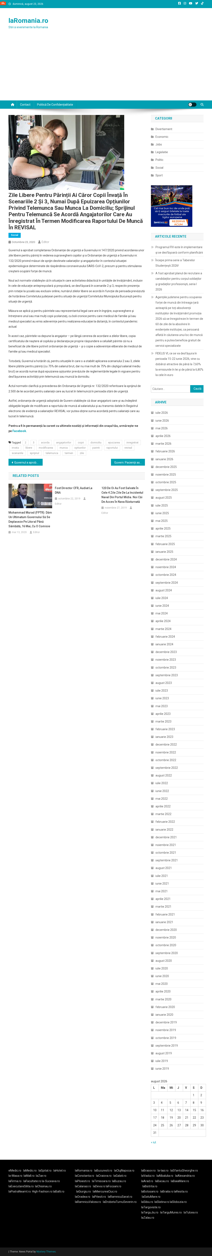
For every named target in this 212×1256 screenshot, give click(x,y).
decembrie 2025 (166, 467)
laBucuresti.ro (103, 1170)
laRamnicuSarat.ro (120, 1196)
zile (82, 453)
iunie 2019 (162, 1068)
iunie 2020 (162, 976)
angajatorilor (63, 442)
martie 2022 (163, 814)
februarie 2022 (165, 821)
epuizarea (114, 442)
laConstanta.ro (84, 1175)
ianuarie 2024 (164, 644)
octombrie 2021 (165, 852)
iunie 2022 (162, 791)
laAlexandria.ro (185, 1175)
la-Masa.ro (15, 1175)
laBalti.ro (58, 1191)
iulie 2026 (161, 412)
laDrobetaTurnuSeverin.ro (120, 1202)
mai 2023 (161, 706)
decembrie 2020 (166, 929)
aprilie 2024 (163, 621)
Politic (159, 159)
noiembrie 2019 (165, 1030)
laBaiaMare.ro (180, 1181)
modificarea (46, 447)
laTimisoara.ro (101, 1181)
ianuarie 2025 (164, 551)
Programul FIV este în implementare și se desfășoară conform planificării (179, 249)
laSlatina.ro (161, 1202)
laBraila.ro (166, 1191)
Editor (45, 242)
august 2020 (163, 960)
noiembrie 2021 (165, 845)
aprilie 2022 (163, 806)
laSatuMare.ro (151, 1196)
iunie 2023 (162, 698)
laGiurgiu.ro (84, 1191)
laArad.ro (147, 1181)
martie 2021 (163, 906)
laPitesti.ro (99, 1196)
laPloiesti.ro (82, 1181)
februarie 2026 (165, 451)
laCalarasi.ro (83, 1186)
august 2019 (163, 1053)
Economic (161, 136)
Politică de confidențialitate (55, 104)
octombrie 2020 (165, 945)
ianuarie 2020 (164, 1014)
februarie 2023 (165, 729)
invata (15, 447)
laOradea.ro (82, 1196)
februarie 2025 (165, 544)
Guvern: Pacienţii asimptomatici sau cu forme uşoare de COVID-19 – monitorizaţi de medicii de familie (129, 462)
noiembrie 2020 (165, 937)
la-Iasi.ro (163, 1170)
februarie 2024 (165, 636)
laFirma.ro (15, 1181)
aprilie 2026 (163, 436)
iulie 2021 (161, 876)
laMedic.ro (30, 1170)
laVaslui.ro (149, 1175)
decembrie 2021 (166, 837)
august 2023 (163, 683)
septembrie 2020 (166, 953)
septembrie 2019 (166, 1045)
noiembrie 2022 (165, 752)
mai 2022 (161, 798)
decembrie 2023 (166, 652)
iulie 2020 (161, 968)
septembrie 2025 (166, 490)
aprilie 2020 (163, 991)
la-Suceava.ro (51, 1181)
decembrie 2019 (166, 1022)
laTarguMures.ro (171, 1212)
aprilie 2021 (163, 899)
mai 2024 (161, 613)
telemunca (52, 453)
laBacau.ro (162, 1181)
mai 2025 (161, 520)
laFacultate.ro (32, 1181)
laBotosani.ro (149, 1191)
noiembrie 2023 (165, 659)
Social (14, 235)
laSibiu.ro (147, 1202)
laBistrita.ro (149, 1186)
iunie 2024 (162, 605)
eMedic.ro (14, 1170)
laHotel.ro (59, 1170)
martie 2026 (163, 443)
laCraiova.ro (104, 1175)
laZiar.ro (41, 1175)
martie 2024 (163, 629)
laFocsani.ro (113, 1186)
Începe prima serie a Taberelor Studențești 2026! (175, 263)
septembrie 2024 (166, 582)
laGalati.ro (119, 1175)
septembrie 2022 (166, 767)
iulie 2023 (161, 690)
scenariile (17, 453)
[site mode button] (192, 105)
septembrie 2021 (166, 860)
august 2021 (163, 868)
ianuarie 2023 (164, 736)
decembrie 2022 (166, 744)
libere (28, 447)
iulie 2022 (161, 783)
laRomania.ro (28, 20)
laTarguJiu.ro (150, 1212)
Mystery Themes (46, 1251)
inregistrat (132, 442)
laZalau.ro (147, 1217)
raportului (112, 447)
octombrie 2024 (165, 574)
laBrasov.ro (148, 1170)
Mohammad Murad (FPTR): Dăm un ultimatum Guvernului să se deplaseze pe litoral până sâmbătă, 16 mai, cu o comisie (30, 519)
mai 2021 (161, 891)
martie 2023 (163, 721)
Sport (159, 175)
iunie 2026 (162, 420)
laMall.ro (29, 1175)
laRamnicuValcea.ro (88, 1202)
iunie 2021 (162, 883)
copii (81, 442)
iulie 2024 (161, 598)
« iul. (154, 1142)
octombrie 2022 (165, 760)
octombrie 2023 (165, 667)
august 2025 (163, 497)
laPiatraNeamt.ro (19, 1191)
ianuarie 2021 (164, 922)
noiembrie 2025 (165, 474)
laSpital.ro (45, 1170)
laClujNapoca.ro (124, 1170)
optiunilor (80, 447)
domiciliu (95, 442)
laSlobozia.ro (178, 1202)
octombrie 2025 (165, 482)
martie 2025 (163, 536)
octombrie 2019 (165, 1038)
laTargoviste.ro (151, 1207)
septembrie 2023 (166, 675)
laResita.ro (181, 1191)
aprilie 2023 (163, 713)
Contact (25, 104)
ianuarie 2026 (164, 459)
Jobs (158, 144)
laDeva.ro (99, 1186)
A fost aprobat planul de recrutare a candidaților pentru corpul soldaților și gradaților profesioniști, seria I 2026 (178, 281)
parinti (96, 447)
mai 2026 (161, 428)
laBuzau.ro (119, 1181)
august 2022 (163, 775)
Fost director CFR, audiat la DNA (73, 490)
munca (64, 447)
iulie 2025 (161, 505)
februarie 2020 (165, 1007)
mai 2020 (161, 983)
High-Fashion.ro (42, 1191)
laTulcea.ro (191, 1212)
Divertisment (163, 129)
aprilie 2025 (163, 528)
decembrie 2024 (166, 559)
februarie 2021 (165, 914)
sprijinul (34, 453)
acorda (45, 442)
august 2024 (163, 590)
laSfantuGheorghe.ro (184, 1170)
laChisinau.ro (43, 1186)
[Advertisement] (106, 69)
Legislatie (161, 152)
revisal (128, 447)
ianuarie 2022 (164, 829)
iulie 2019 (161, 1061)
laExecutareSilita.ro (21, 1186)
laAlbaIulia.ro (165, 1175)
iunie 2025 (162, 513)
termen (69, 453)
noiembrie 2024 (165, 567)
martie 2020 (163, 999)
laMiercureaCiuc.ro (105, 1191)
